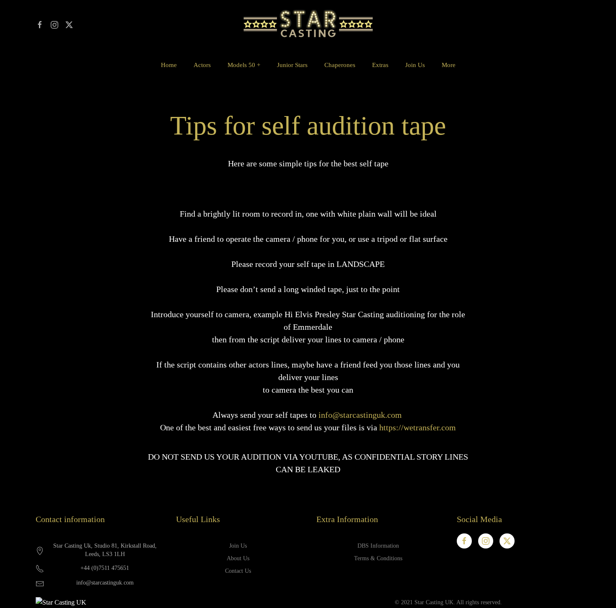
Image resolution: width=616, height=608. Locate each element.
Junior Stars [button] (292, 65)
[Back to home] (308, 24)
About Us (238, 558)
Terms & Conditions (378, 558)
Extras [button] (380, 65)
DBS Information (378, 546)
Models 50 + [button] (244, 65)
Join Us (415, 65)
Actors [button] (202, 65)
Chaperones (339, 65)
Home (169, 65)
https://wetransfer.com (417, 427)
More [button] (449, 65)
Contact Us (238, 571)
